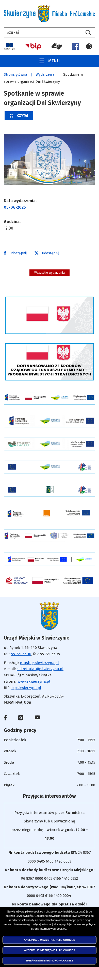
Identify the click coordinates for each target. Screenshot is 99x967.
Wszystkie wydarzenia (49, 272)
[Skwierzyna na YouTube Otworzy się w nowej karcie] (37, 717)
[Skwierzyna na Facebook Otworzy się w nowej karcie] (5, 718)
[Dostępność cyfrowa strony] (57, 46)
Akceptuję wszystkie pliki (49, 939)
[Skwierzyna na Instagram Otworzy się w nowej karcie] (20, 718)
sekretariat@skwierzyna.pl (40, 669)
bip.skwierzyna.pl (26, 687)
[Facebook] (75, 46)
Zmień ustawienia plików (49, 960)
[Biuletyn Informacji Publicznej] (33, 46)
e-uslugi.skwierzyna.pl (39, 662)
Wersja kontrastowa (90, 46)
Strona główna (15, 74)
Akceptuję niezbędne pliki (49, 950)
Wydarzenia (45, 74)
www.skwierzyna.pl (34, 681)
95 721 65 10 (21, 654)
